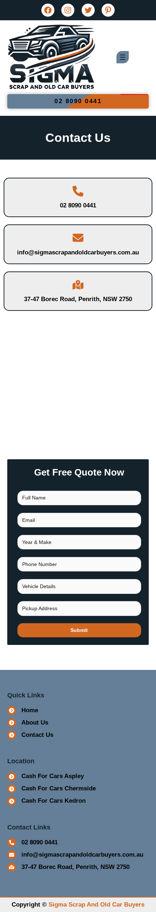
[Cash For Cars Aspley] (45, 776)
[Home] (22, 710)
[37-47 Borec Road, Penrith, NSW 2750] (68, 867)
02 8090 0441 (78, 101)
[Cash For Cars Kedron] (46, 801)
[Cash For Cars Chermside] (51, 789)
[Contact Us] (30, 735)
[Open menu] (122, 57)
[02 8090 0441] (32, 842)
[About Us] (27, 722)
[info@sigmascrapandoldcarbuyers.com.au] (75, 854)
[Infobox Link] (78, 198)
